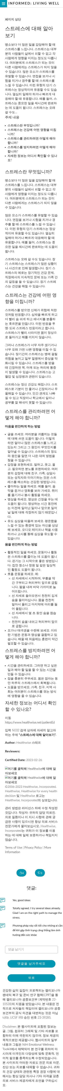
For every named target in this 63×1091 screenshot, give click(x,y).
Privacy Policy (33, 847)
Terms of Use (13, 847)
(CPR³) (47, 995)
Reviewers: (12, 751)
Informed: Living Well (33, 3)
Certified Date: (15, 760)
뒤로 (31, 977)
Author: (10, 742)
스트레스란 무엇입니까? (24, 125)
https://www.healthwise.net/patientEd (30, 722)
